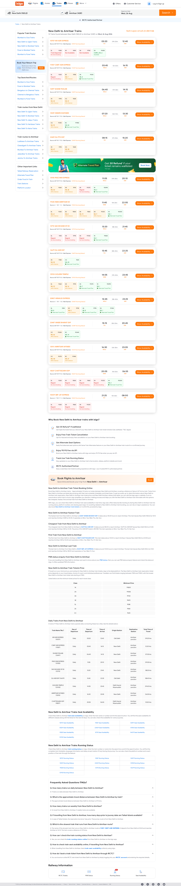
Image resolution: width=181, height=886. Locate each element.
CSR (110, 884)
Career (78, 884)
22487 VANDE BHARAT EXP (88, 516)
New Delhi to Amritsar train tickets (67, 507)
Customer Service (86, 884)
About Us (95, 884)
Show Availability (143, 42)
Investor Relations (103, 884)
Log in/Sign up (158, 4)
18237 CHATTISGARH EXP (85, 538)
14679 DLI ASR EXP (87, 527)
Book (150, 480)
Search (166, 12)
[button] (155, 4)
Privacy (65, 884)
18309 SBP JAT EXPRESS (85, 549)
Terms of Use (72, 884)
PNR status (103, 560)
